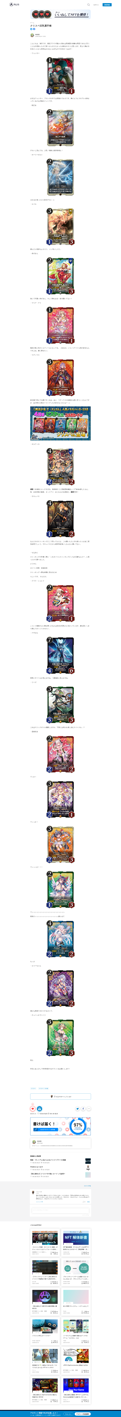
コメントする (85, 1215)
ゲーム (32, 23)
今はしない (68, 1414)
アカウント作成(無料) (82, 1414)
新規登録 (107, 5)
